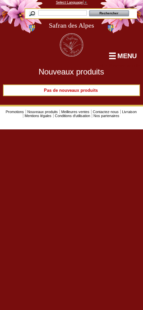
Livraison (129, 112)
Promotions (15, 112)
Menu (127, 56)
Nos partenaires (106, 116)
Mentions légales (38, 116)
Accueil (97, 65)
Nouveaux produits (42, 112)
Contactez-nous (106, 112)
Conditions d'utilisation (72, 116)
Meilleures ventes (75, 112)
